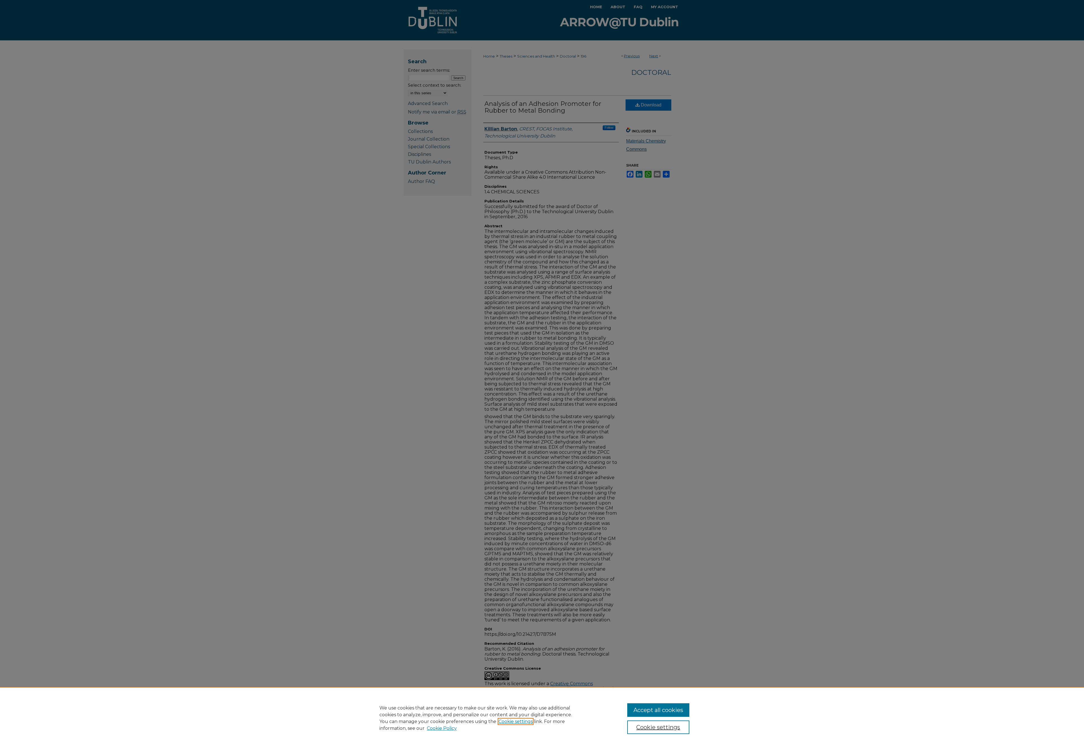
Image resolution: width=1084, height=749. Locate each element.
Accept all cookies (658, 710)
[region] (542, 718)
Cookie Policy (442, 728)
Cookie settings (516, 721)
